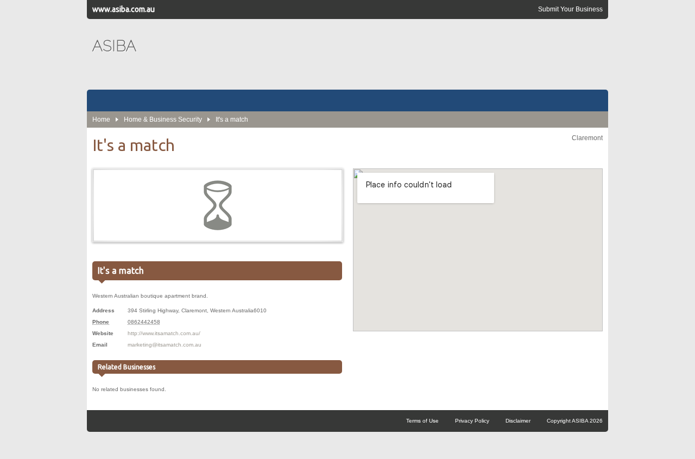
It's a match (232, 119)
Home (101, 119)
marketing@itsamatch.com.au (164, 345)
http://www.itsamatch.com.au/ (164, 333)
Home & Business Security (163, 119)
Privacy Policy (472, 421)
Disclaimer (518, 421)
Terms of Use (422, 421)
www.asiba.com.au (123, 9)
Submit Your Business (570, 9)
